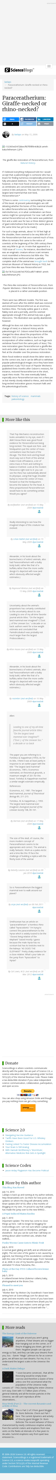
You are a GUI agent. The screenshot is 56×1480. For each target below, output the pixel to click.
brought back (41, 261)
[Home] (19, 71)
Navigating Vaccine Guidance (19, 1135)
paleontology (18, 399)
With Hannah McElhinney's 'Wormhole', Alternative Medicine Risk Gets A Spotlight (25, 1151)
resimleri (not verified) (22, 698)
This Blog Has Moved (13, 1187)
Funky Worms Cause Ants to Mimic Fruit (23, 1242)
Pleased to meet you (12, 1285)
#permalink (37, 507)
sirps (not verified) (19, 904)
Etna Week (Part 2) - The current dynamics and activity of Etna (26, 1404)
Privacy (49, 1454)
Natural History (27, 163)
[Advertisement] (28, 33)
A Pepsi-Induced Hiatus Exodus (18, 1213)
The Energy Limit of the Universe (19, 1333)
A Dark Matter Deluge (13, 1368)
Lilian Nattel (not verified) (25, 539)
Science (19, 249)
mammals (35, 396)
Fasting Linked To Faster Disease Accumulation (28, 1144)
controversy (24, 200)
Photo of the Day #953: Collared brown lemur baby (25, 1270)
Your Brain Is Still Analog (17, 1147)
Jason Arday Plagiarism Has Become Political (27, 1170)
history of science (20, 396)
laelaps (7, 81)
